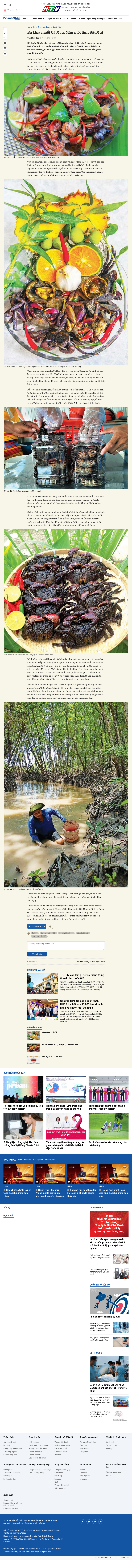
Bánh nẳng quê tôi (49, 1032)
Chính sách (110, 1442)
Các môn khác (60, 1488)
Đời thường (96, 1353)
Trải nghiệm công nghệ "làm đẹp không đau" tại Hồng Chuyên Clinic (21, 1144)
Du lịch (108, 1475)
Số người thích (99, 961)
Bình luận (7, 1445)
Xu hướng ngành (10, 1452)
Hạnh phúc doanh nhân (38, 1445)
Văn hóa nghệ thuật (113, 1472)
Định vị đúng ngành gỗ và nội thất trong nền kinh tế (100, 1256)
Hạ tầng (109, 1448)
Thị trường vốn (111, 1445)
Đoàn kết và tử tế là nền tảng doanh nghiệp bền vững (17, 1193)
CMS (108, 1558)
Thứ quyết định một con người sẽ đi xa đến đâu (99, 1339)
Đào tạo (58, 1455)
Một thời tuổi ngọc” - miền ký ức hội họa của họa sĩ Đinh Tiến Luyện (100, 1414)
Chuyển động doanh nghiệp (40, 1470)
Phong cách (8, 1470)
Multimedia (9, 1159)
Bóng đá (58, 1479)
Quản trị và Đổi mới (51, 19)
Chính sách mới (9, 1442)
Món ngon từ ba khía (39, 936)
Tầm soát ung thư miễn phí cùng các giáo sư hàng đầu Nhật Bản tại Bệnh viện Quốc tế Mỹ (65, 1145)
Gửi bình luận (37, 954)
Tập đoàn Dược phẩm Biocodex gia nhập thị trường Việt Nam (107, 1107)
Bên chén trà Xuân (10, 1509)
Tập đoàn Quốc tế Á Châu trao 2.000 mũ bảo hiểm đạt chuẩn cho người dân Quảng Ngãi (100, 1401)
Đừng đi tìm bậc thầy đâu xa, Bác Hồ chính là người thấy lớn (81, 1193)
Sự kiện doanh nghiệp (39, 1464)
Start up (83, 1445)
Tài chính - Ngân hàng (87, 19)
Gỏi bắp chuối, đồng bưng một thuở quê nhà (60, 1044)
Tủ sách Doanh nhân (11, 1473)
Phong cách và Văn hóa (107, 19)
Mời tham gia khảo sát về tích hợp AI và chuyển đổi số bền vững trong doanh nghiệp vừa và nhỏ (100, 1327)
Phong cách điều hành (38, 1448)
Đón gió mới (8, 1500)
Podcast (27, 1159)
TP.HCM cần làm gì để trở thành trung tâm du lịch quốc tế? (82, 976)
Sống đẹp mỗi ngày (62, 1470)
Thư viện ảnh (38, 1159)
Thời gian (88, 961)
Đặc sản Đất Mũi (83, 933)
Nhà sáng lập (34, 1442)
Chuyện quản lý (61, 1452)
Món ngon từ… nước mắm (52, 1057)
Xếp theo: (79, 961)
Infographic (50, 1159)
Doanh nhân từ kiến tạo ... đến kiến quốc (13, 1504)
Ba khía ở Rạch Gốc (66, 933)
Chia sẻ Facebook (38, 926)
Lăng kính (84, 1452)
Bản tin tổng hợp (10, 1455)
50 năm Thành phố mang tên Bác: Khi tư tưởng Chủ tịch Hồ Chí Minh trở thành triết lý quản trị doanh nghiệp (107, 1244)
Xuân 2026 (8, 1495)
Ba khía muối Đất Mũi (48, 933)
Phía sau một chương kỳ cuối (105, 1316)
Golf (56, 1482)
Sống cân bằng (44, 27)
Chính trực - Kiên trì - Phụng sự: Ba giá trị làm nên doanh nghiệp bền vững (49, 1193)
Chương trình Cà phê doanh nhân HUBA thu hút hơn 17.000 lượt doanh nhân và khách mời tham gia (81, 1004)
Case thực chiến (61, 1448)
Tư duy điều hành (61, 1442)
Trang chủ (31, 27)
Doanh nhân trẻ (35, 1455)
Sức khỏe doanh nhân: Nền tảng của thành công (108, 1144)
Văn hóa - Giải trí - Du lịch (116, 1465)
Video (20, 1159)
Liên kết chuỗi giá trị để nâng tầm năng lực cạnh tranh (99, 1271)
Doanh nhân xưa (35, 1452)
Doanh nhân (37, 19)
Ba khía (34, 933)
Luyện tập (57, 27)
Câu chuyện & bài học (37, 1458)
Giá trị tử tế (7, 1476)
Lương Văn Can (9, 1479)
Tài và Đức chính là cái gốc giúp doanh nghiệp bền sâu (113, 1193)
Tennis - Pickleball (62, 1485)
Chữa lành (59, 1473)
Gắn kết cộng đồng (36, 1473)
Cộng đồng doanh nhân (12, 1448)
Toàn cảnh (26, 19)
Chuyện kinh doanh (68, 19)
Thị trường (84, 1448)
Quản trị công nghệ (62, 1445)
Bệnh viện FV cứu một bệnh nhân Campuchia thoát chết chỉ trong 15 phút (108, 1388)
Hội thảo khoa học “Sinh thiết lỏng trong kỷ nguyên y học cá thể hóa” (64, 1107)
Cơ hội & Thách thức (88, 1442)
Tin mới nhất (12, 10)
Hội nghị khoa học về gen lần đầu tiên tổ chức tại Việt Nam (23, 1107)
